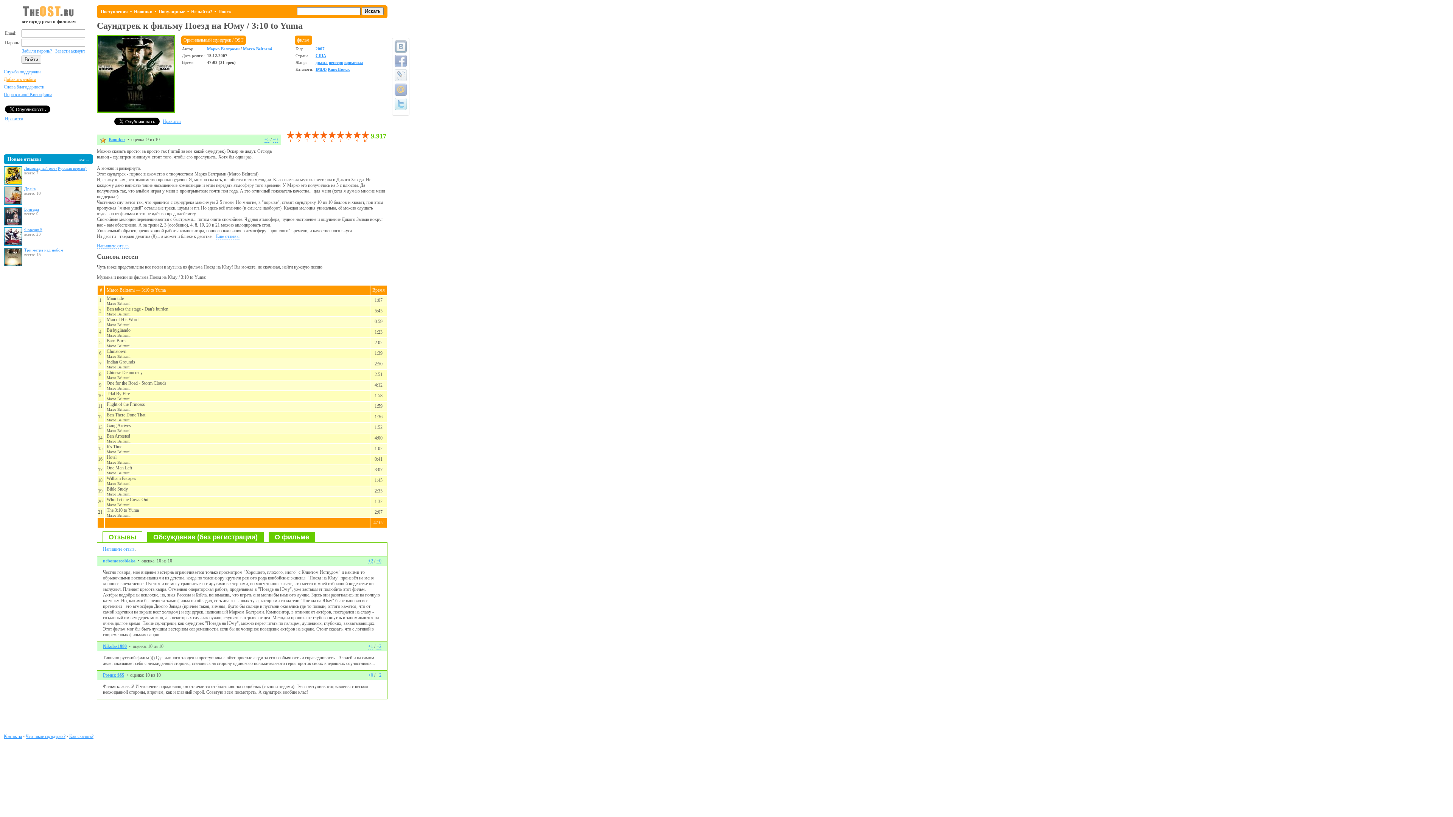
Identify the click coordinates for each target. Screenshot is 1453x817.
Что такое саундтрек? (45, 736)
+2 (370, 561)
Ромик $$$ (113, 675)
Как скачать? (81, 736)
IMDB (321, 69)
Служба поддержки (22, 72)
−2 (378, 646)
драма (322, 62)
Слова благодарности (24, 87)
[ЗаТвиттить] (401, 104)
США (321, 55)
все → (84, 159)
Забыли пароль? (37, 51)
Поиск (224, 11)
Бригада (31, 209)
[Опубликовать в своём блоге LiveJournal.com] (401, 75)
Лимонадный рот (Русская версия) (55, 168)
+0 (370, 675)
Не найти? (201, 11)
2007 (320, 49)
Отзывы (122, 537)
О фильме (292, 537)
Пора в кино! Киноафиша (28, 94)
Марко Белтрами (223, 49)
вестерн (336, 62)
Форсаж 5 (33, 229)
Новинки (143, 11)
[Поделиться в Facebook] (401, 61)
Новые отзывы (24, 159)
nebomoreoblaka (119, 561)
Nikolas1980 (115, 646)
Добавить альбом (20, 79)
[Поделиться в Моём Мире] (401, 90)
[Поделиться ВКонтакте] (401, 46)
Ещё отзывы (228, 236)
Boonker (117, 139)
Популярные (172, 11)
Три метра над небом (43, 250)
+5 (266, 139)
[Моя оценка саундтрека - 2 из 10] (294, 136)
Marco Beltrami (257, 49)
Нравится (14, 118)
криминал (353, 62)
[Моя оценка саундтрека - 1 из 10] (290, 136)
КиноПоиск (339, 69)
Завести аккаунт (70, 51)
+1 (370, 646)
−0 (275, 139)
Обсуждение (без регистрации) (205, 537)
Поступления (114, 11)
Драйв (30, 188)
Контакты (13, 736)
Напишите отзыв (113, 246)
